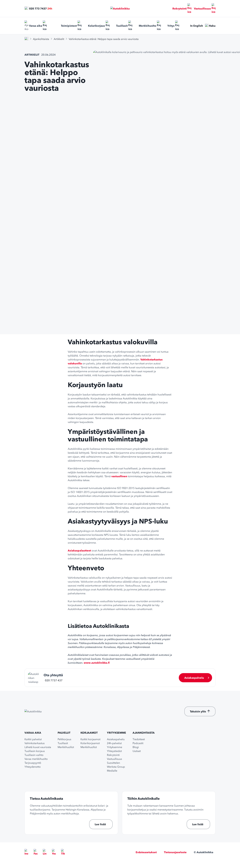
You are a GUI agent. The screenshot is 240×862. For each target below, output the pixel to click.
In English (196, 25)
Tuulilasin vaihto (33, 755)
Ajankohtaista (41, 39)
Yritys (171, 25)
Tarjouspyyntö (32, 762)
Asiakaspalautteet (79, 550)
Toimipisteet (69, 25)
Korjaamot (89, 732)
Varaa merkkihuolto (36, 758)
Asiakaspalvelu (194, 677)
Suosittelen (113, 762)
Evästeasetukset (146, 852)
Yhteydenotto (32, 766)
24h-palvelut (114, 743)
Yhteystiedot (114, 751)
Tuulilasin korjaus (34, 751)
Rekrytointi (179, 8)
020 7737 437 (54, 680)
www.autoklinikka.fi (97, 662)
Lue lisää (100, 824)
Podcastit (138, 743)
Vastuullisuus (202, 8)
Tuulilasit (122, 25)
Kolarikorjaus (96, 25)
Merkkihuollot (66, 747)
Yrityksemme (116, 732)
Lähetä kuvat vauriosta (37, 747)
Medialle (112, 770)
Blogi (136, 747)
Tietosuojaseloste (175, 852)
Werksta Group (116, 766)
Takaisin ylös (198, 711)
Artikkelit (59, 39)
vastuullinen (119, 476)
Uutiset (137, 751)
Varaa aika (35, 25)
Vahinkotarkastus (34, 743)
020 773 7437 (38, 8)
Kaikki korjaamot (90, 739)
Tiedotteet (139, 739)
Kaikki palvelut (33, 739)
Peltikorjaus (64, 739)
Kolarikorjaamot (90, 743)
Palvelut (64, 732)
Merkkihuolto (147, 25)
